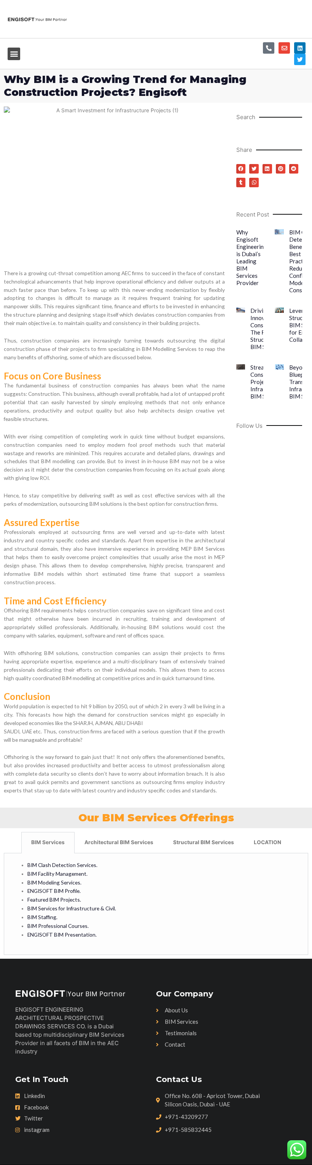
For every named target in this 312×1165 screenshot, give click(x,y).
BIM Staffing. (42, 917)
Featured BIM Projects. (54, 899)
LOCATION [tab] (267, 842)
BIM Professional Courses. (58, 926)
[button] (14, 54)
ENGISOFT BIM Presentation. (62, 934)
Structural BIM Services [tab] (203, 842)
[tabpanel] (156, 904)
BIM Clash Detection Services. (63, 865)
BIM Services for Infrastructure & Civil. (71, 908)
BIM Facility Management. (57, 873)
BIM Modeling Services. (54, 882)
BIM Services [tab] (48, 842)
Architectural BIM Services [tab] (118, 842)
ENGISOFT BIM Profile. (54, 891)
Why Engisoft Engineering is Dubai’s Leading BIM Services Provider (251, 257)
